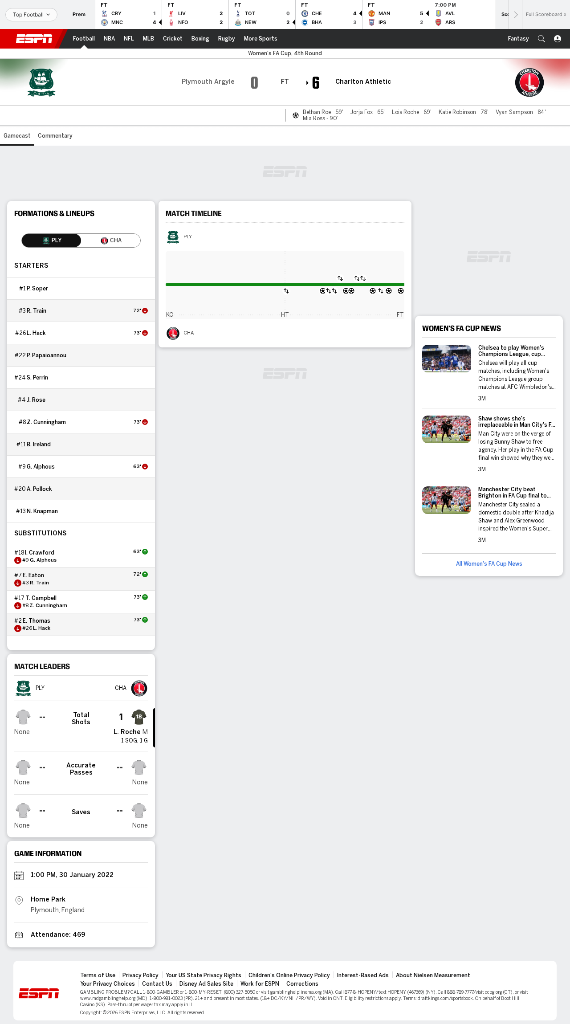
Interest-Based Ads (363, 975)
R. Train (36, 311)
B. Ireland (39, 444)
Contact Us (157, 984)
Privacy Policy (140, 975)
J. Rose (36, 400)
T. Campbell (41, 598)
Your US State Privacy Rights (203, 975)
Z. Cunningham (46, 422)
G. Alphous (41, 467)
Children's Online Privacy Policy (289, 975)
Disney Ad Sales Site (206, 984)
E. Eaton (33, 575)
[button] (541, 38)
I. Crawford (39, 553)
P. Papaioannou (46, 355)
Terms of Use (97, 975)
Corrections (302, 984)
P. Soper (37, 289)
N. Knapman (42, 511)
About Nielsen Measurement (433, 975)
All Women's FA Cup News (489, 564)
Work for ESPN (259, 984)
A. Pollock (39, 489)
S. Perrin (37, 378)
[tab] (51, 240)
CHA (188, 333)
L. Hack (36, 333)
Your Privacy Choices (107, 984)
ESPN (34, 39)
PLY (187, 237)
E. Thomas (36, 621)
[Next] (515, 14)
